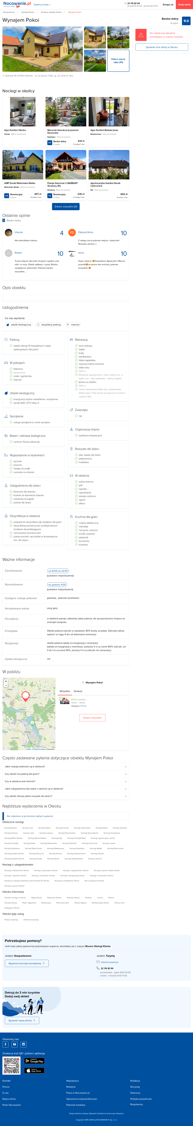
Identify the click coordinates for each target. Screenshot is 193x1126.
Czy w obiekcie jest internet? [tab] (20, 781)
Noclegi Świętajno (77, 848)
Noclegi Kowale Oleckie (14, 853)
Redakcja (135, 1080)
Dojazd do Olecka (54, 897)
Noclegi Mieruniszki (115, 848)
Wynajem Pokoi (20, 20)
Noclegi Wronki (55, 853)
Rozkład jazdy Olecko (100, 902)
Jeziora (100, 897)
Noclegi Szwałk (36, 858)
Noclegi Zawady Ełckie (74, 858)
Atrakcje (88, 897)
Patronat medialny (75, 1105)
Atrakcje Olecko (73, 897)
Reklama (70, 1086)
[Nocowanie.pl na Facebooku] (5, 1045)
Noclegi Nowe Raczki (89, 833)
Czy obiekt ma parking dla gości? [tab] (22, 773)
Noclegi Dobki (29, 843)
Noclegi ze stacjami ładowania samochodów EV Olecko (27, 880)
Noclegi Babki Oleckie (13, 838)
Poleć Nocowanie (11, 1105)
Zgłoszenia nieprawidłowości (81, 1098)
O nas (5, 1092)
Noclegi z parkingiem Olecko (46, 870)
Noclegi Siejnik (44, 828)
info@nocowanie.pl (109, 962)
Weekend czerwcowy (106, 1113)
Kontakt (6, 1080)
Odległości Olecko (12, 908)
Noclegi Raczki (53, 858)
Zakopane (120, 1113)
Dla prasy (135, 1086)
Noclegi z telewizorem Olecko (17, 870)
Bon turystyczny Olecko (94, 880)
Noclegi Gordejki (11, 843)
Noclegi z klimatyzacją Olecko (72, 875)
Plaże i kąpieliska (29, 902)
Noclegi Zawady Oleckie (14, 858)
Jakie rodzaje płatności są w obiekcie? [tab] (25, 766)
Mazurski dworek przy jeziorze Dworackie (62, 131)
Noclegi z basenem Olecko (15, 875)
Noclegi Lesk (27, 828)
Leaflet (28, 749)
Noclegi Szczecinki (89, 843)
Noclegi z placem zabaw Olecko (107, 870)
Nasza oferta (9, 1098)
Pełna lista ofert (62, 902)
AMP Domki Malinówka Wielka (19, 183)
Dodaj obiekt (184, 4)
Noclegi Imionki (62, 828)
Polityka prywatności (141, 1098)
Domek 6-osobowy (31, 919)
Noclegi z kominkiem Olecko (43, 875)
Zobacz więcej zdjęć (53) (118, 61)
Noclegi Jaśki (28, 833)
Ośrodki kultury (11, 902)
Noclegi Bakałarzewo (55, 848)
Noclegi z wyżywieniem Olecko (76, 870)
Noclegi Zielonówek (82, 828)
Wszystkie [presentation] (65, 691)
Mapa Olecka (36, 897)
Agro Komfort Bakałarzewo (104, 130)
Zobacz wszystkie (92, 717)
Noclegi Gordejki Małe (77, 838)
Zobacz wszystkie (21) (66, 206)
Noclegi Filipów (97, 853)
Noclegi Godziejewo (112, 833)
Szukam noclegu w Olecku (15, 897)
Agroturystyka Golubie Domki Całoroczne (105, 184)
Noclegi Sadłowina (12, 848)
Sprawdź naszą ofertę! (20, 1020)
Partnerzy (135, 1092)
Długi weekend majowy (78, 1113)
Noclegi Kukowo (11, 833)
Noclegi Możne (11, 828)
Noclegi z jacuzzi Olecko (14, 886)
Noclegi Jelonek (95, 858)
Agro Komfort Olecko (15, 130)
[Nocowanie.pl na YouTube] (14, 1045)
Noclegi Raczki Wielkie (37, 838)
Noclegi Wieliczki (69, 843)
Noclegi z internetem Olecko (101, 875)
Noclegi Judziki (109, 843)
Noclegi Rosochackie (67, 833)
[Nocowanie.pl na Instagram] (24, 1045)
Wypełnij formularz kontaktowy (25, 963)
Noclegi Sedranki (120, 828)
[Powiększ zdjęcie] (95, 37)
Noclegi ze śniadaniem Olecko (67, 880)
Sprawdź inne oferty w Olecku (162, 47)
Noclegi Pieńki (102, 828)
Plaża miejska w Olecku (83, 699)
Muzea (111, 897)
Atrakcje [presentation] (78, 691)
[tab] (65, 691)
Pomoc (6, 1086)
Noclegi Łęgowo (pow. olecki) (103, 838)
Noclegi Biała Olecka (33, 848)
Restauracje (46, 902)
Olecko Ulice (119, 902)
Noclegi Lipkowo (46, 833)
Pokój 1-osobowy (11, 919)
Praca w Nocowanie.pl (78, 1092)
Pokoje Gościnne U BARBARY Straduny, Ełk (62, 184)
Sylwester (93, 1113)
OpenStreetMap (39, 749)
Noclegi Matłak (96, 848)
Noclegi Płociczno (36, 853)
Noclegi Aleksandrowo (76, 853)
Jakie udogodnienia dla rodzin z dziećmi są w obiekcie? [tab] (34, 788)
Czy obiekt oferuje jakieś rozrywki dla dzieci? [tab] (28, 796)
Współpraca (72, 1080)
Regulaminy (136, 1104)
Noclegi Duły (57, 838)
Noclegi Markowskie (49, 843)
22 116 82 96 (133, 3)
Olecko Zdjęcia (80, 902)
